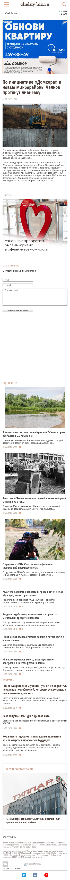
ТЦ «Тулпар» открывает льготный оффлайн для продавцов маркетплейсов (33, 820)
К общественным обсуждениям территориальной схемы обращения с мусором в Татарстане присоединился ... (31, 623)
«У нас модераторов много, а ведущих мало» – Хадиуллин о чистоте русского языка (29, 661)
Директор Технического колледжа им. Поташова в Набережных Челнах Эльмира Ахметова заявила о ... (30, 646)
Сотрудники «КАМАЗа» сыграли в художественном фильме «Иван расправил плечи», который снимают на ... (34, 573)
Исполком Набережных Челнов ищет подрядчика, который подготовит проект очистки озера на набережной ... (33, 441)
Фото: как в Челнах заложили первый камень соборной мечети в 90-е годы (34, 500)
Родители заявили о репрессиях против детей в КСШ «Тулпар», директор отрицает (33, 593)
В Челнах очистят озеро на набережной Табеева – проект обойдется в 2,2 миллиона (35, 434)
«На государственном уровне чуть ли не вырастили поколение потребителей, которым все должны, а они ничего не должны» (35, 689)
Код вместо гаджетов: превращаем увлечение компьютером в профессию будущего (32, 738)
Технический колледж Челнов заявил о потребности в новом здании (33, 638)
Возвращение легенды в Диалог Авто (26, 716)
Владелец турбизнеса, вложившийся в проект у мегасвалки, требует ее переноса (30, 616)
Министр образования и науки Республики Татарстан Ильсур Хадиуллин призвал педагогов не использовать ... (34, 668)
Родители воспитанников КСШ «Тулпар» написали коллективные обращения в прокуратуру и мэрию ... (29, 601)
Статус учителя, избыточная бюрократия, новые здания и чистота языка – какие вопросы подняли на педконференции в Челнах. (35, 700)
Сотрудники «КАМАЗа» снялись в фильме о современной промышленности (27, 565)
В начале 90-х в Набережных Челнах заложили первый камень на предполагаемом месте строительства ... (31, 507)
